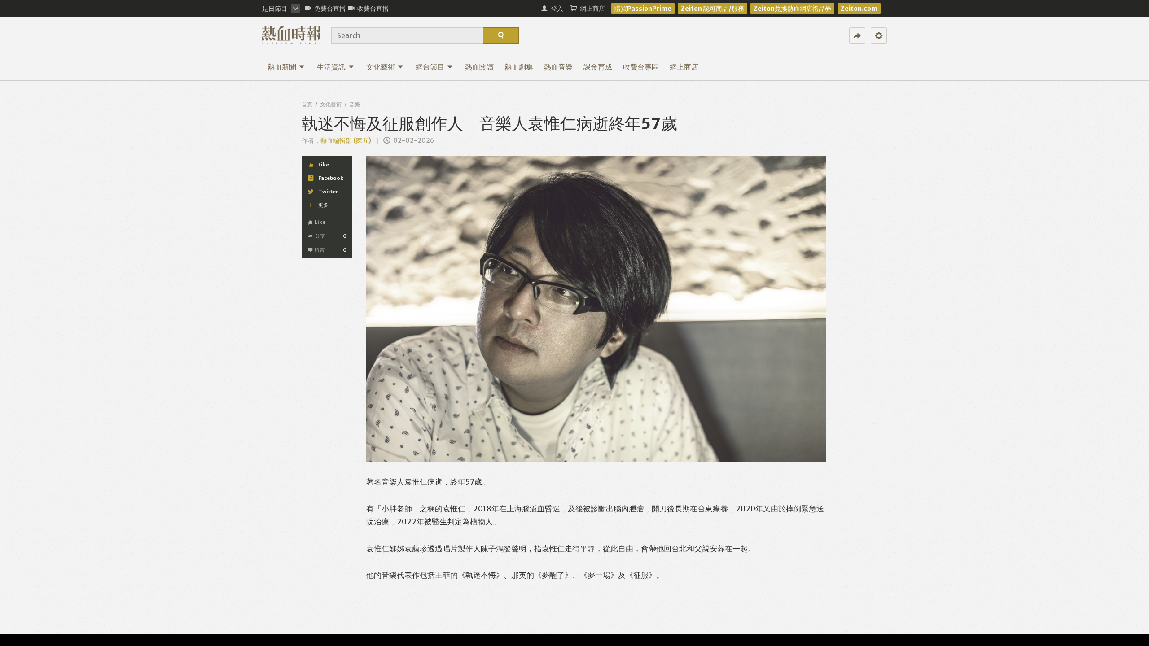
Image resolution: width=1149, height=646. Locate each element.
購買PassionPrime (642, 8)
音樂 (354, 104)
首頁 (307, 104)
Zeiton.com (859, 8)
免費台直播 (330, 8)
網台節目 (430, 66)
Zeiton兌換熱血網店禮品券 (792, 8)
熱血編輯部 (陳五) (345, 140)
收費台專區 (641, 66)
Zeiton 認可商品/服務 (712, 8)
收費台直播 (373, 8)
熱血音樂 (558, 66)
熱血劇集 (518, 66)
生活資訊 (331, 66)
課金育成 (597, 66)
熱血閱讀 (479, 66)
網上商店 (684, 66)
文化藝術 (380, 66)
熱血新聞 (282, 66)
